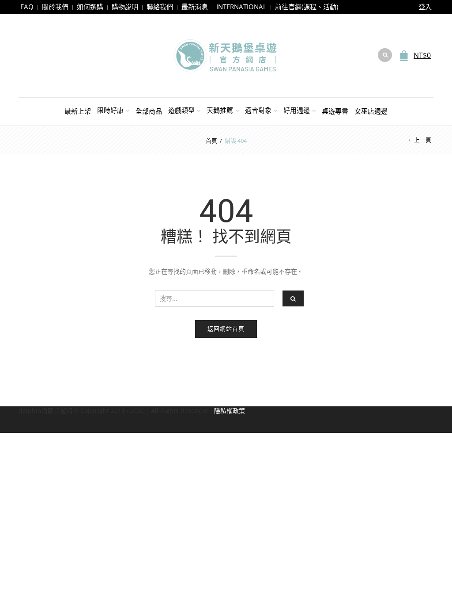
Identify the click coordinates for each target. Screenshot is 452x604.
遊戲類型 (181, 110)
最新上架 (77, 111)
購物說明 (125, 6)
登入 (425, 6)
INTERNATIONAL (241, 6)
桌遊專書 (335, 111)
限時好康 (110, 110)
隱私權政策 (229, 410)
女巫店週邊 (371, 111)
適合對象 (258, 110)
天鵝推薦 (220, 110)
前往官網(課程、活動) (306, 6)
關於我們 (55, 6)
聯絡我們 (160, 6)
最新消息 (194, 6)
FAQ (27, 6)
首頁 (211, 141)
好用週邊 (296, 110)
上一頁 (422, 140)
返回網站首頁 (226, 328)
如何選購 (90, 6)
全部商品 (149, 111)
